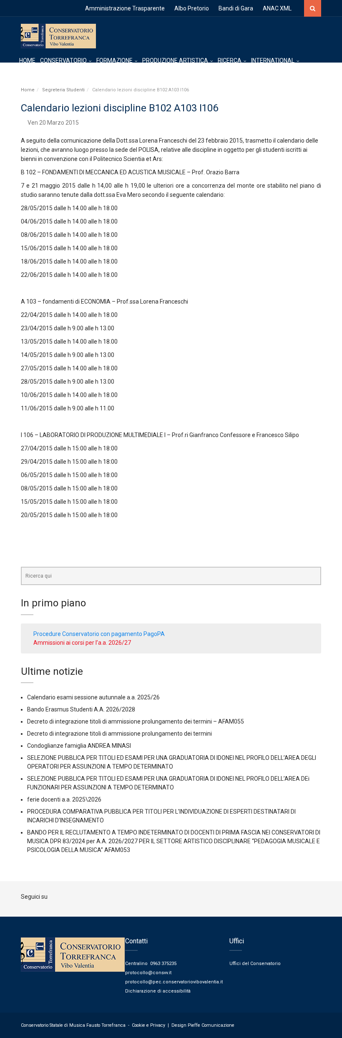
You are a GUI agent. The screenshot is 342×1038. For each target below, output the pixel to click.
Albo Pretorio (191, 8)
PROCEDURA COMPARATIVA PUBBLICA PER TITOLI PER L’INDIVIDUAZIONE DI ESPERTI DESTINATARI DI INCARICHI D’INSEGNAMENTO (161, 816)
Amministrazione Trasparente (125, 8)
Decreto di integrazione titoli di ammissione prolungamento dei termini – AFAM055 (135, 721)
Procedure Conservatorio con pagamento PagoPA (99, 634)
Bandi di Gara (236, 8)
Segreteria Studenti (63, 90)
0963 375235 (163, 963)
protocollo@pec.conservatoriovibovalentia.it (174, 982)
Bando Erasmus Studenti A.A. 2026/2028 (81, 709)
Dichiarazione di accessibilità (158, 991)
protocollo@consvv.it (148, 972)
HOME (27, 60)
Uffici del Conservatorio (255, 963)
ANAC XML (277, 8)
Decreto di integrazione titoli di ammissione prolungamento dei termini (119, 733)
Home (28, 90)
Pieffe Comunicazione (211, 1025)
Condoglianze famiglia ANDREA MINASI (79, 745)
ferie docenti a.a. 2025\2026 (64, 799)
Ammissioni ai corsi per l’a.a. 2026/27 (82, 642)
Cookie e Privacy (148, 1025)
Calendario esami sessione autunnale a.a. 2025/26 (93, 697)
